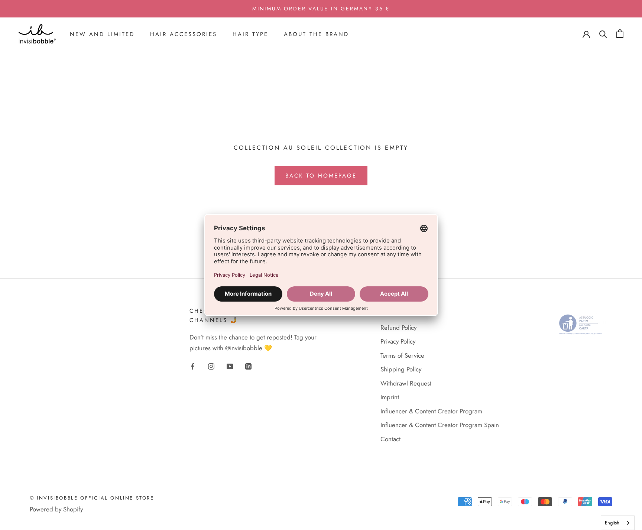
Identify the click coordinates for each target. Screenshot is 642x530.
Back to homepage (321, 176)
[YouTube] (230, 366)
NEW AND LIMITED (102, 34)
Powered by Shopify (56, 509)
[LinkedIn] (248, 366)
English (612, 522)
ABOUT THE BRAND (316, 34)
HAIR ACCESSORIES (183, 34)
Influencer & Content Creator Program (431, 411)
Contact (390, 439)
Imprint (389, 397)
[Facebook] (192, 366)
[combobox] (618, 523)
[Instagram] (211, 366)
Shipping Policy (400, 369)
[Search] (603, 34)
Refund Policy (398, 327)
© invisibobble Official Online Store (92, 497)
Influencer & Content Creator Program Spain (439, 424)
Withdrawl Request (405, 383)
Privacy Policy (397, 341)
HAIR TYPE (250, 34)
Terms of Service (402, 355)
